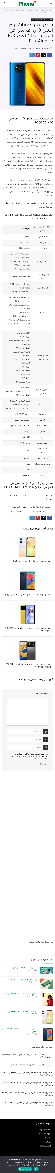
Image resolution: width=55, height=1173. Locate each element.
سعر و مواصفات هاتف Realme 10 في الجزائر (31, 561)
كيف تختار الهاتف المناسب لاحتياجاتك (23, 980)
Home (44, 11)
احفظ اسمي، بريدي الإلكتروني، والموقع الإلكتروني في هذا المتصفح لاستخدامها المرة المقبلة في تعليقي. (30, 756)
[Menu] (52, 3)
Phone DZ (45, 48)
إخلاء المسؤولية (45, 1146)
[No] (51, 1164)
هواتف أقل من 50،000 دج (39, 19)
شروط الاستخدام (45, 1134)
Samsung (34, 1034)
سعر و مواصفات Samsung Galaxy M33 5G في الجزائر (28, 595)
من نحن (48, 1142)
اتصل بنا (48, 1138)
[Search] (4, 3)
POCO (51, 11)
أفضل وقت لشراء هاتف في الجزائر (24, 968)
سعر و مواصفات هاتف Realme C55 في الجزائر (20, 994)
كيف (35, 970)
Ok (36, 1169)
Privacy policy (25, 1169)
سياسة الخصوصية (44, 1130)
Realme (34, 996)
